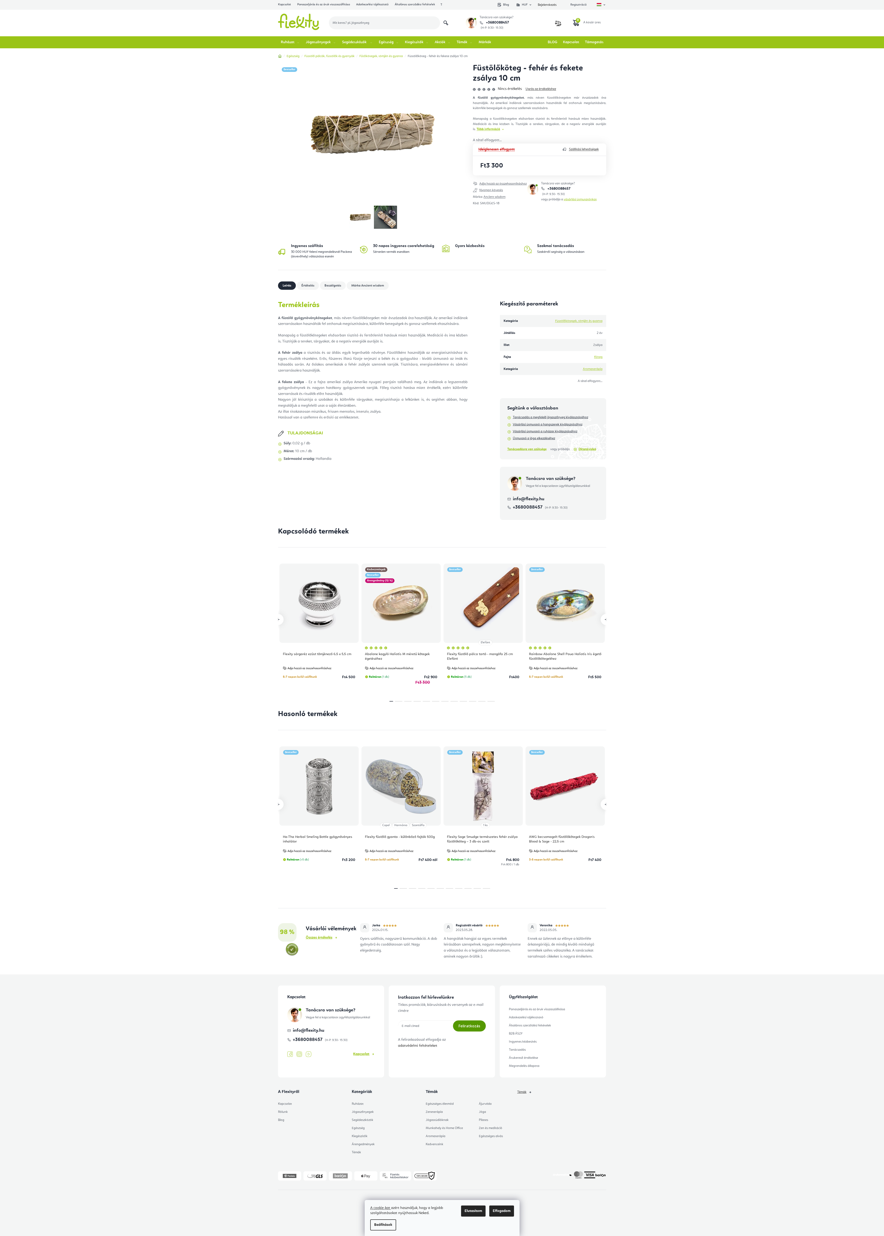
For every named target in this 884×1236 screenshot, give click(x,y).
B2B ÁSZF (516, 1033)
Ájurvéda (485, 1103)
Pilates (483, 1120)
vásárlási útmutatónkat (580, 199)
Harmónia (400, 825)
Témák (356, 1152)
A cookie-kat (380, 1208)
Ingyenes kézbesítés (523, 1041)
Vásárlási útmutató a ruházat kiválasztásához (545, 431)
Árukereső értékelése (523, 1057)
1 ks (485, 825)
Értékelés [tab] (307, 285)
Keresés (446, 22)
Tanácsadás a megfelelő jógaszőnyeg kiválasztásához (550, 417)
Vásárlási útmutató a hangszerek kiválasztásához (547, 424)
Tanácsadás (517, 1049)
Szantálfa (418, 825)
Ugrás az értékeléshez (541, 89)
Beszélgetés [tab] (332, 285)
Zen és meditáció (490, 1128)
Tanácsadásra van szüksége (527, 449)
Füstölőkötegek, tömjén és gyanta (579, 321)
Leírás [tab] (287, 285)
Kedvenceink (434, 1144)
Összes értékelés (319, 938)
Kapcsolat (284, 4)
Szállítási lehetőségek (584, 149)
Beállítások (383, 1225)
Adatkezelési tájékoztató (372, 4)
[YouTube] (308, 1054)
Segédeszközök (362, 1120)
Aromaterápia (593, 369)
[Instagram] (299, 1054)
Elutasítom (473, 1211)
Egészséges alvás (491, 1136)
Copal (386, 825)
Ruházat (358, 1103)
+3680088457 (497, 22)
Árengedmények (363, 1144)
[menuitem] (290, 42)
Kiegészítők (359, 1136)
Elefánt (485, 642)
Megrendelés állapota (524, 1066)
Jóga (482, 1112)
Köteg (598, 357)
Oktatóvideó (587, 449)
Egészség (358, 1128)
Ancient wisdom (494, 196)
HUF (525, 4)
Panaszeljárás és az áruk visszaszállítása (323, 4)
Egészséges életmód (440, 1103)
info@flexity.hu (528, 499)
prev (278, 619)
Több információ (488, 129)
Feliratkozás (469, 1025)
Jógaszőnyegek (363, 1112)
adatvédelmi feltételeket (417, 1046)
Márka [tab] (367, 285)
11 (491, 701)
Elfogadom (502, 1211)
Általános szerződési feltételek (415, 4)
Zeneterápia (434, 1112)
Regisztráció (578, 4)
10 (482, 701)
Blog (506, 4)
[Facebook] (290, 1054)
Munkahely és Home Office (444, 1128)
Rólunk (283, 1112)
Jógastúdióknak (437, 1120)
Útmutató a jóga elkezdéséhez (534, 438)
